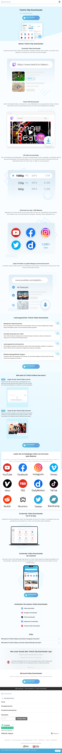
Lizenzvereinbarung (16, 740)
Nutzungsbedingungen (27, 740)
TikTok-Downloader (29, 617)
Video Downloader (29, 608)
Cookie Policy (33, 750)
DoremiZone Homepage (6, 2)
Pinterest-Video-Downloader (32, 626)
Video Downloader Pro (30, 688)
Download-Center (9, 698)
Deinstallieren (54, 740)
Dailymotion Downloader (31, 621)
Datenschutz (7, 740)
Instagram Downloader (30, 612)
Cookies (47, 740)
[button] (28, 667)
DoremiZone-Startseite (19, 689)
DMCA (35, 740)
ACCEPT (58, 750)
